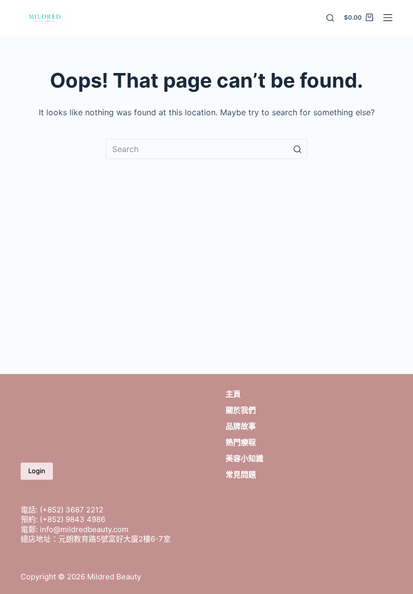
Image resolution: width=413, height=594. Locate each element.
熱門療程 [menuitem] (241, 442)
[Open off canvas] (387, 17)
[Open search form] (330, 18)
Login (36, 471)
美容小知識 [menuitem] (244, 458)
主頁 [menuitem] (233, 394)
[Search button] (297, 149)
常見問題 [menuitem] (241, 474)
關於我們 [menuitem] (241, 410)
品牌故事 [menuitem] (241, 426)
